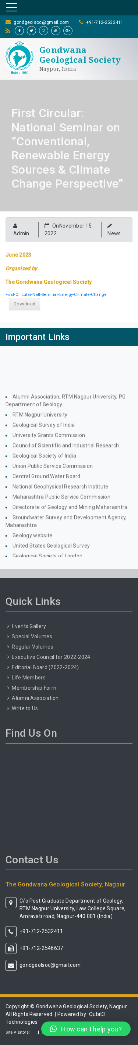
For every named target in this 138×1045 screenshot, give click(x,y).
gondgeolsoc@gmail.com (41, 22)
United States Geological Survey (51, 542)
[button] (86, 1029)
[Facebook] (19, 30)
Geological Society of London (47, 552)
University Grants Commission (49, 431)
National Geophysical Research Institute (61, 483)
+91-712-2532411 (105, 22)
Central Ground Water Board (47, 472)
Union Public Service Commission (53, 462)
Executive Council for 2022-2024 (51, 657)
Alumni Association (35, 698)
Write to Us (25, 708)
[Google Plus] (67, 30)
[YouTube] (55, 30)
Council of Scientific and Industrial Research (66, 442)
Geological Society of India (44, 452)
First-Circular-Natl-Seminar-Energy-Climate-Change (56, 294)
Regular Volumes (32, 647)
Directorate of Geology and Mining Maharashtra (70, 503)
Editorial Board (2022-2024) (45, 667)
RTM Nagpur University (40, 411)
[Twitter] (31, 30)
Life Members (29, 678)
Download (24, 303)
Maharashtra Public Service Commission (61, 493)
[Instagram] (43, 30)
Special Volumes (32, 636)
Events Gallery (29, 626)
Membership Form (34, 688)
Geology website (33, 531)
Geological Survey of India (44, 421)
